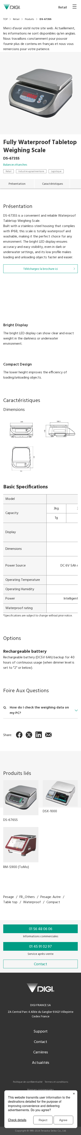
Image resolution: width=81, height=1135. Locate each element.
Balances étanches (15, 164)
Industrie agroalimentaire (31, 171)
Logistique (56, 171)
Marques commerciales (40, 1090)
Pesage (8, 897)
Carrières (40, 1052)
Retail (8, 171)
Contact (40, 1042)
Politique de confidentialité (28, 1082)
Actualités (40, 1063)
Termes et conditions (56, 1082)
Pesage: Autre (50, 897)
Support (40, 1031)
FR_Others (27, 897)
